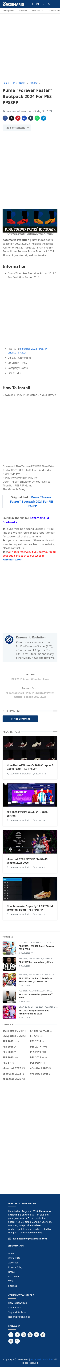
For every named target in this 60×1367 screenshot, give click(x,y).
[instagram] (37, 4)
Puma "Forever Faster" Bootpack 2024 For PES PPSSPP (31, 501)
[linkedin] (36, 1334)
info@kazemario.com (35, 1238)
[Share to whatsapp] (37, 118)
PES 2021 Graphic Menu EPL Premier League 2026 (34, 1012)
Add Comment (22, 718)
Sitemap (12, 1285)
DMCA (11, 1271)
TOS (10, 1281)
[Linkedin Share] (24, 118)
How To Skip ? (38, 10)
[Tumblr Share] (30, 118)
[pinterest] (17, 1341)
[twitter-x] (30, 1334)
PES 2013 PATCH (36, 942)
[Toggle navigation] (54, 3)
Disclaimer (14, 1276)
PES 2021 (23, 990)
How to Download (17, 1302)
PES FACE (47, 958)
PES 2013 (23, 942)
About (11, 1253)
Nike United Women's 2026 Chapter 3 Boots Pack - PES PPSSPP (30, 767)
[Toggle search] (49, 4)
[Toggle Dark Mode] (44, 4)
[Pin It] (17, 118)
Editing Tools (8, 10)
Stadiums (23, 10)
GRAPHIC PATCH (26, 1007)
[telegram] (10, 1341)
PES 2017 (23, 958)
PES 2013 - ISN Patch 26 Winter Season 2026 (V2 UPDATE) (36, 980)
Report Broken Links (19, 1316)
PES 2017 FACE (35, 958)
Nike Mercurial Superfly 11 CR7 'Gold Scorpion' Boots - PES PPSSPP (30, 907)
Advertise (13, 1262)
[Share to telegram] (43, 118)
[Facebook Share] (5, 118)
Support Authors (17, 1312)
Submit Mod (14, 1307)
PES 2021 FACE (35, 990)
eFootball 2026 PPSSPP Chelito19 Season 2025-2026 (27, 860)
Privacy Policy (15, 1267)
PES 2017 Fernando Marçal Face (36, 962)
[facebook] (32, 4)
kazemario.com (12, 559)
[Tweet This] (11, 118)
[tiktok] (42, 1334)
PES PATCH (49, 942)
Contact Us (14, 1257)
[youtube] (10, 1334)
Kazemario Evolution (42, 1359)
